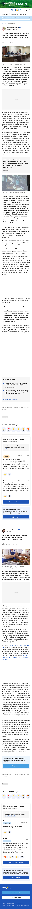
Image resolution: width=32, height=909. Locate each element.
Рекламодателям (16, 897)
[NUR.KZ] (16, 10)
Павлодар (5, 417)
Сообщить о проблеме (16, 892)
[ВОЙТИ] (29, 10)
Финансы (5, 14)
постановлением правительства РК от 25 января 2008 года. (15, 657)
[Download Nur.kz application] (16, 4)
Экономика (11, 23)
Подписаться (16, 766)
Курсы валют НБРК (22, 14)
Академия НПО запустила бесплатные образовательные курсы (16, 383)
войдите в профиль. (10, 448)
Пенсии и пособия (13, 526)
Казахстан (5, 783)
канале (12, 606)
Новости (13, 14)
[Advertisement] (16, 99)
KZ (26, 10)
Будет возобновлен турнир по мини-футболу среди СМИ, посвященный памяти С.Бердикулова (16, 392)
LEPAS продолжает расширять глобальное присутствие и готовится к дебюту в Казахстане (15, 164)
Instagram (17, 517)
